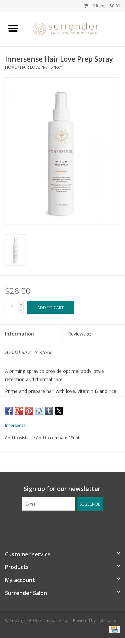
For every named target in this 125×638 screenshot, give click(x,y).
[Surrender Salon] (75, 29)
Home (11, 67)
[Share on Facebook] (9, 411)
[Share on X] (59, 411)
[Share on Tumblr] (49, 411)
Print (75, 438)
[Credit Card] (113, 629)
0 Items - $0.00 (106, 6)
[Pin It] (29, 411)
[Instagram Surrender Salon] (68, 524)
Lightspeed (107, 620)
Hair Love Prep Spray (41, 67)
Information (19, 334)
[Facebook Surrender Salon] (56, 524)
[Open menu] (13, 28)
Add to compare (52, 438)
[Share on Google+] (19, 411)
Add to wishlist (19, 438)
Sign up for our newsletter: (63, 488)
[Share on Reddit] (39, 411)
